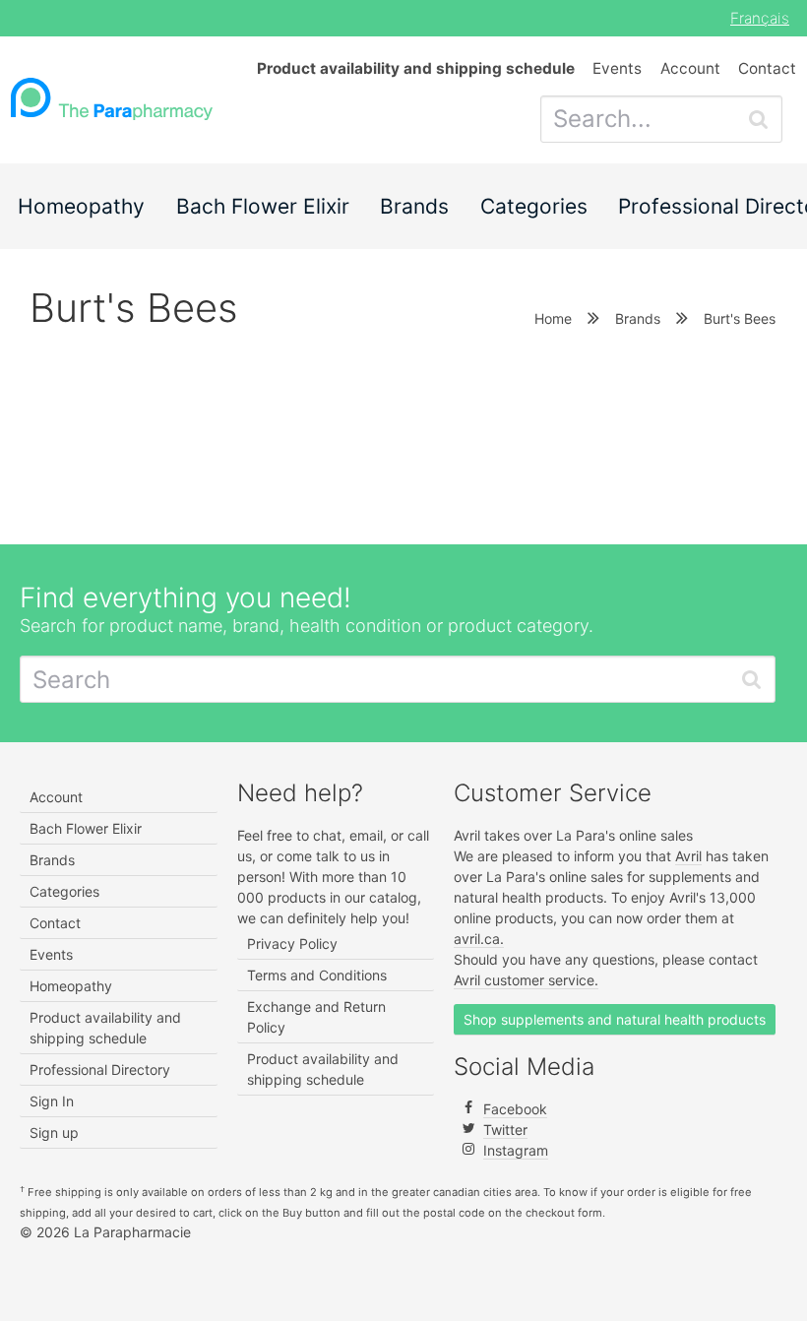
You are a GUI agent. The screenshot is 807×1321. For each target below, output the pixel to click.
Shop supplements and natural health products (615, 1019)
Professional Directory (100, 1069)
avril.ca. (479, 938)
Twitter (505, 1129)
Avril (688, 856)
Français (759, 18)
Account (690, 68)
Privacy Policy (292, 943)
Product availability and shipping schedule (105, 1027)
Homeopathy (81, 206)
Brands (414, 206)
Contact (767, 68)
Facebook (515, 1109)
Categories (534, 206)
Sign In (52, 1101)
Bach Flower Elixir (262, 206)
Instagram (515, 1150)
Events (617, 68)
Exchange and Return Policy (316, 1017)
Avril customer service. (526, 980)
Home (553, 318)
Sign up (54, 1132)
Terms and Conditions (317, 975)
